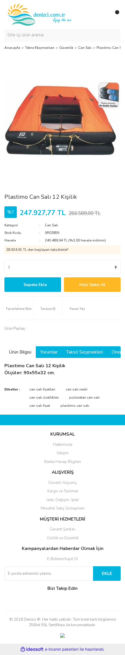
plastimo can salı (74, 405)
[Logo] (40, 14)
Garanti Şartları (63, 529)
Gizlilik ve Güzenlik (62, 538)
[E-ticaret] (62, 649)
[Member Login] (103, 14)
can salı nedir (77, 389)
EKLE (107, 573)
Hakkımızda (62, 444)
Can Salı (51, 225)
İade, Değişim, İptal (63, 500)
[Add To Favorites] (18, 308)
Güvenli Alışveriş (62, 482)
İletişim (63, 453)
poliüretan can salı (84, 397)
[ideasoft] (32, 649)
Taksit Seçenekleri (84, 352)
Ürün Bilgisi (20, 352)
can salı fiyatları (42, 389)
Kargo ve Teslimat (62, 491)
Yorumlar (49, 352)
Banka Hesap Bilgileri (62, 461)
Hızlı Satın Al (92, 284)
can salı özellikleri (44, 397)
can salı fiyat (39, 405)
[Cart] (115, 14)
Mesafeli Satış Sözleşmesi (63, 508)
